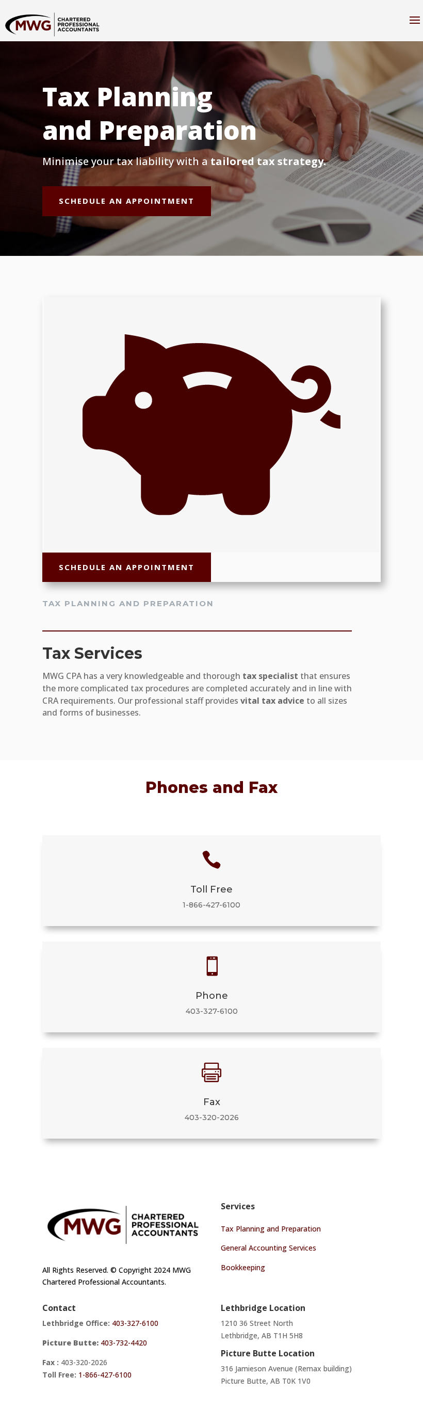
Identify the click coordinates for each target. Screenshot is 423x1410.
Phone (212, 995)
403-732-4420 (125, 1343)
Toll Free (211, 889)
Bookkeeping (243, 1267)
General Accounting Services (268, 1248)
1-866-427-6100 (211, 905)
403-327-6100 (212, 1011)
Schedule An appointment (126, 201)
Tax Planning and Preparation (271, 1229)
